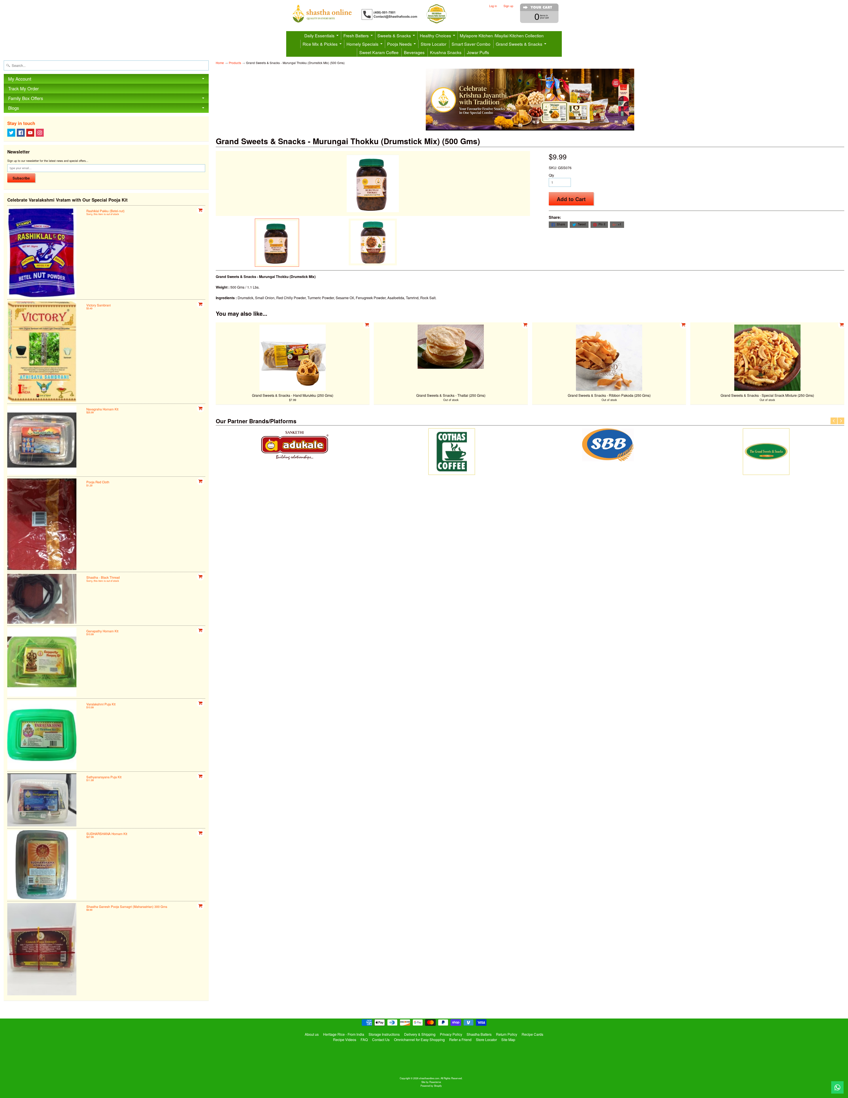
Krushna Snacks (446, 52)
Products (235, 62)
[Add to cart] (200, 210)
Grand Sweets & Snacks (519, 44)
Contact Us (381, 1039)
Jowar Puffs (478, 52)
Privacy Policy (451, 1034)
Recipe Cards (532, 1034)
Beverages (414, 52)
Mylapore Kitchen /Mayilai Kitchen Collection (502, 35)
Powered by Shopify (431, 1085)
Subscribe (21, 178)
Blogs (13, 108)
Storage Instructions (384, 1034)
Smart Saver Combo (471, 44)
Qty (551, 175)
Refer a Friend (460, 1039)
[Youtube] (30, 133)
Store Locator (433, 44)
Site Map (508, 1039)
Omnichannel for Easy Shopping (419, 1039)
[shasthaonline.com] (377, 14)
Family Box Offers (25, 98)
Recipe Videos (344, 1039)
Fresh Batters (356, 35)
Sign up (508, 6)
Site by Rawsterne (431, 1082)
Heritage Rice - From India (343, 1034)
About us (312, 1034)
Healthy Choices (435, 35)
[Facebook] (21, 133)
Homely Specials (362, 44)
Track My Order (23, 88)
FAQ (364, 1039)
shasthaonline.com (429, 1078)
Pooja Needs (399, 44)
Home (220, 62)
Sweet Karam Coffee (379, 52)
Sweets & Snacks (394, 35)
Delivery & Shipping (419, 1034)
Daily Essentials (319, 35)
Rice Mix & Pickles (320, 44)
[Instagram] (40, 133)
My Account (19, 79)
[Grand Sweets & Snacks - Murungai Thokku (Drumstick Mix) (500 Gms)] (277, 243)
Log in (493, 6)
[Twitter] (11, 133)
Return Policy (506, 1034)
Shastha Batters (479, 1034)
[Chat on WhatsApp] (837, 1087)
